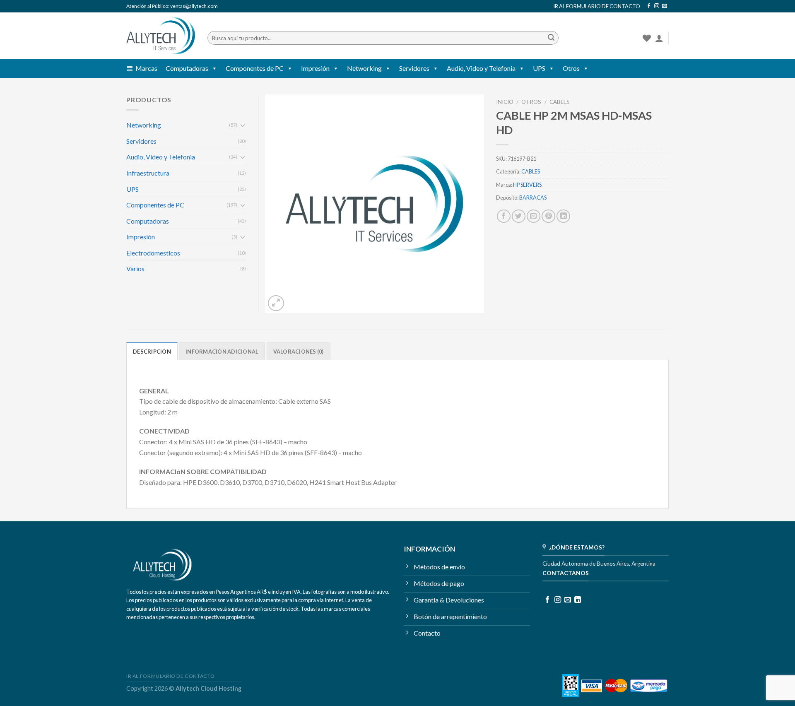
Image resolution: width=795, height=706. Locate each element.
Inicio (504, 102)
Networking (364, 68)
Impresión (315, 68)
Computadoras (187, 68)
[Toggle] (242, 125)
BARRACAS (533, 197)
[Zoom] (276, 303)
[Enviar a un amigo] (533, 216)
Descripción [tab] (152, 351)
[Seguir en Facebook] (648, 6)
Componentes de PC (255, 68)
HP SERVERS (527, 184)
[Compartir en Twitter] (518, 216)
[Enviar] (551, 38)
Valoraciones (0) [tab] (298, 351)
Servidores (414, 68)
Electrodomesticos (153, 253)
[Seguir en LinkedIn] (577, 600)
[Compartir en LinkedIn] (563, 216)
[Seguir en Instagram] (656, 6)
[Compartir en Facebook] (504, 216)
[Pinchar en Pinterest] (548, 216)
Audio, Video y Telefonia (481, 68)
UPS (539, 68)
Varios (135, 268)
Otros (571, 68)
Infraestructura (147, 173)
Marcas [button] (146, 68)
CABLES (559, 102)
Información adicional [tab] (222, 351)
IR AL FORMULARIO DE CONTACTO (596, 6)
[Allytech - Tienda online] (160, 36)
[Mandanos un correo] (664, 6)
